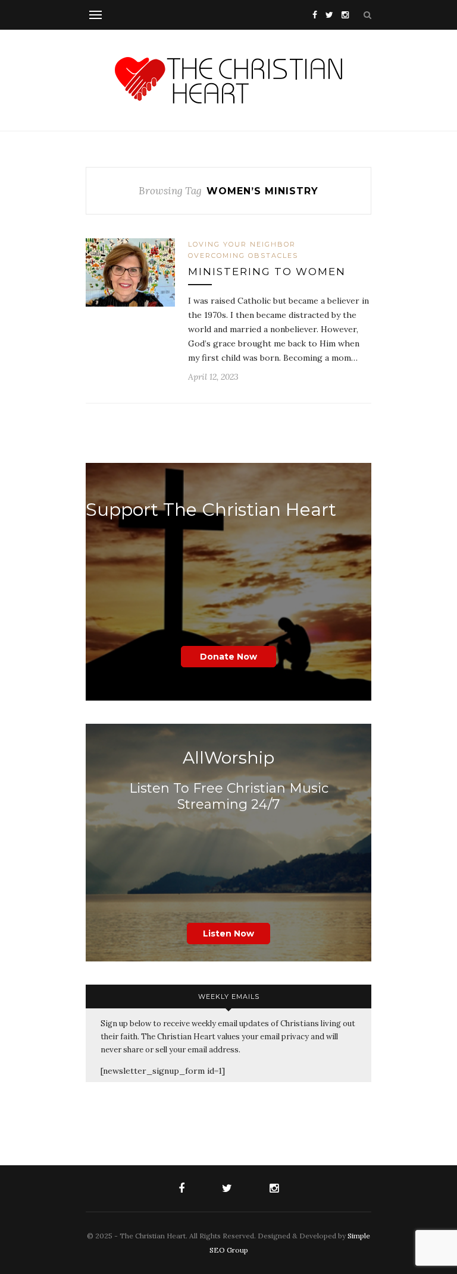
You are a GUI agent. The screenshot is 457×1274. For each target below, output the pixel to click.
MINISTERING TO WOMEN (267, 271)
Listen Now (228, 933)
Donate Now (228, 656)
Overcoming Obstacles (243, 255)
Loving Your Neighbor (242, 244)
